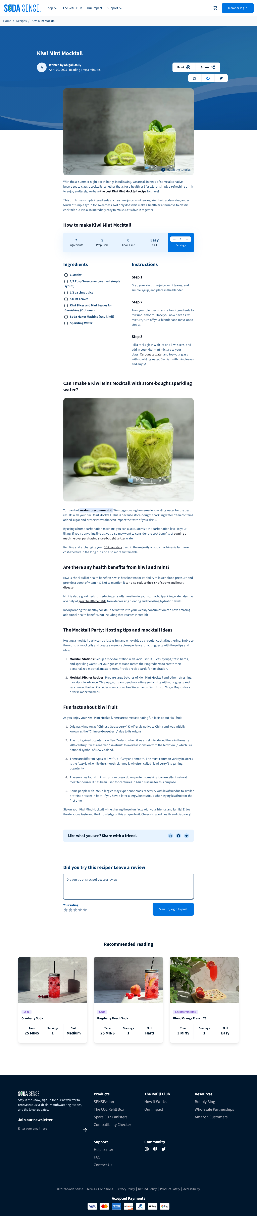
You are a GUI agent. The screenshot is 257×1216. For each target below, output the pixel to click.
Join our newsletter (35, 1120)
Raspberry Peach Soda (112, 1018)
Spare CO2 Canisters (110, 1117)
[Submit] (85, 1130)
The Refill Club (72, 8)
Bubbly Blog (205, 1102)
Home (7, 21)
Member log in (237, 8)
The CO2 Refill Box (109, 1109)
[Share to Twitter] (186, 835)
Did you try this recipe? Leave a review (104, 868)
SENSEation (104, 1102)
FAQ (97, 1157)
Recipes (21, 21)
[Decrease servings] (174, 239)
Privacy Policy (125, 1189)
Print (180, 67)
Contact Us (103, 1165)
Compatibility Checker (112, 1125)
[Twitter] (163, 1149)
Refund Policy (147, 1189)
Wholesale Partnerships (214, 1109)
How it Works (155, 1102)
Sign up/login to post (173, 909)
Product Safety (170, 1189)
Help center (103, 1149)
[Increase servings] (187, 239)
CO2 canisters (113, 547)
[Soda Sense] (52, 1093)
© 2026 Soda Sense (70, 1189)
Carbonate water (151, 354)
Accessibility (191, 1189)
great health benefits (92, 601)
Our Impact (94, 8)
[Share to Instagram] (170, 835)
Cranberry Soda (32, 1018)
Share (205, 67)
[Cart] (215, 8)
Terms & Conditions (100, 1189)
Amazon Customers (211, 1117)
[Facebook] (155, 1149)
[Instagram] (146, 1149)
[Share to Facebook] (178, 835)
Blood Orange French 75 (189, 1018)
